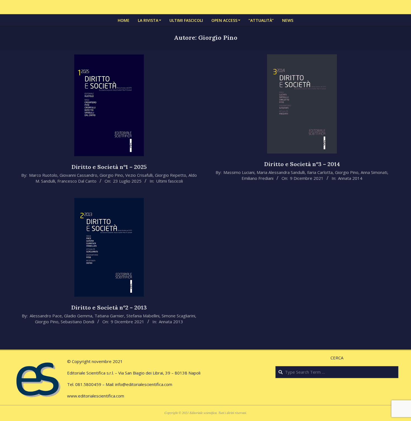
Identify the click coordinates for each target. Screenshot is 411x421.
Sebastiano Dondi (77, 321)
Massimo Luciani (238, 172)
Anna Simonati (374, 172)
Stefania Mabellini (142, 315)
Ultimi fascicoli (169, 181)
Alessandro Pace (46, 315)
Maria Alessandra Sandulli (281, 172)
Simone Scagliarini (178, 315)
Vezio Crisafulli (139, 175)
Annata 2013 (171, 321)
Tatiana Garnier (109, 315)
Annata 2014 (350, 178)
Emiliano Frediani (257, 178)
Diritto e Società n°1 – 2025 (109, 166)
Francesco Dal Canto (76, 181)
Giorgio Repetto (170, 175)
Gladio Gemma (78, 315)
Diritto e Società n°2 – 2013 (109, 307)
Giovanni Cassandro (78, 175)
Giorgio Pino (111, 175)
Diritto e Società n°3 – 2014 (302, 164)
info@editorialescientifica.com (143, 384)
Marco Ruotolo (43, 175)
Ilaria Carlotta (320, 172)
